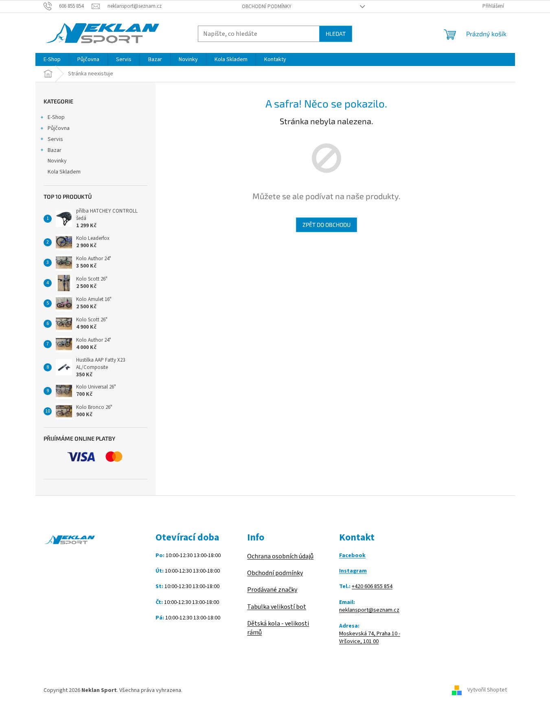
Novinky (57, 161)
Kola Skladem (64, 172)
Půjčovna (59, 128)
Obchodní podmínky (266, 6)
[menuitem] (52, 59)
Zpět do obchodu (326, 224)
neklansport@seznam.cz (369, 610)
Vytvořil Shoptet (487, 690)
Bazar (54, 150)
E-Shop (56, 117)
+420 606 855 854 (372, 587)
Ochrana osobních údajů (280, 556)
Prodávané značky (272, 589)
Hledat (336, 33)
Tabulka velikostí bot (276, 606)
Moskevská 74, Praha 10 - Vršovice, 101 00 (369, 638)
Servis (55, 139)
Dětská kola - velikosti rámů (278, 628)
